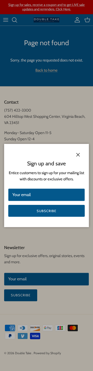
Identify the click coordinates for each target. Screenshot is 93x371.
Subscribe (46, 211)
